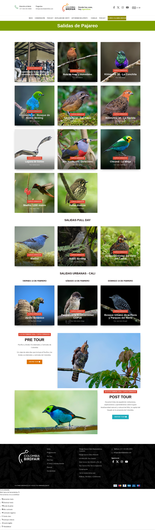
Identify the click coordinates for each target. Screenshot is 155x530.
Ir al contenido (4, 490)
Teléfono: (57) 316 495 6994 (123, 449)
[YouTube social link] (127, 7)
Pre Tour (49, 456)
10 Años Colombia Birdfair (55, 463)
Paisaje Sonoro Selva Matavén (88, 455)
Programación (51, 452)
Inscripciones (51, 471)
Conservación (83, 469)
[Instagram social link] (123, 7)
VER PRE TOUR (33, 362)
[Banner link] (34, 62)
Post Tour (50, 460)
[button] (10, 492)
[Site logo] (77, 7)
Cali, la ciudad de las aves (87, 473)
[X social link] (118, 7)
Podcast (49, 467)
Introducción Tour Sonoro (87, 458)
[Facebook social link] (114, 7)
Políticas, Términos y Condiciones (89, 476)
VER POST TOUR (119, 417)
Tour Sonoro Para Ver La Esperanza (90, 466)
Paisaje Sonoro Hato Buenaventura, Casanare (90, 450)
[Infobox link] (23, 7)
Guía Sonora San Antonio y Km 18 (90, 462)
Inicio (48, 449)
